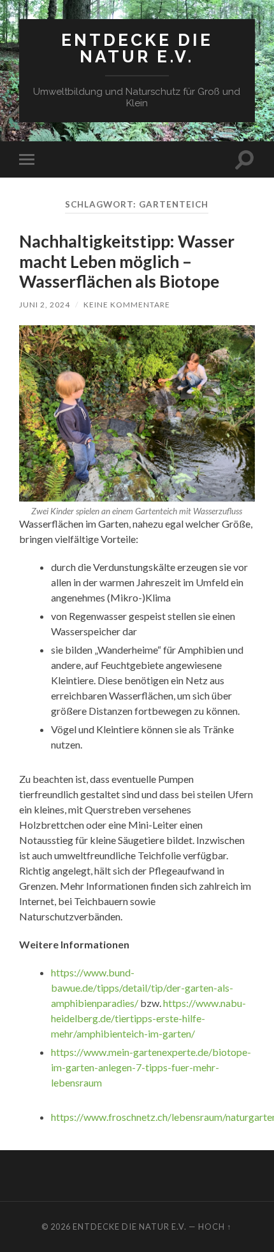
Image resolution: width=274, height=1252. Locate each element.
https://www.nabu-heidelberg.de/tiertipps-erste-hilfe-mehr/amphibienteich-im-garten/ (148, 1018)
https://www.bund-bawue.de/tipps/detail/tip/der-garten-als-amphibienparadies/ (142, 987)
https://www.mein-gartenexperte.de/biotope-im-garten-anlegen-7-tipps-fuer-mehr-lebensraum (151, 1067)
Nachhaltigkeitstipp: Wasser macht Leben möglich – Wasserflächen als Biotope (126, 261)
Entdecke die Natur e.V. (137, 48)
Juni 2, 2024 (44, 304)
